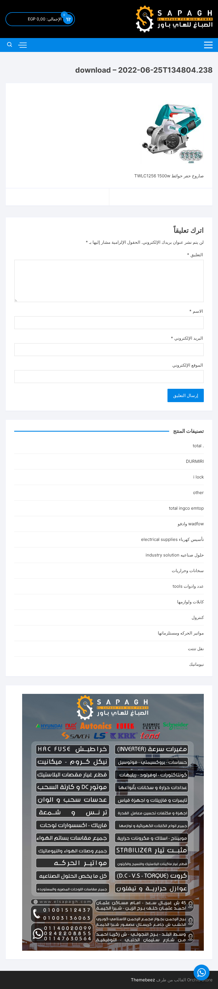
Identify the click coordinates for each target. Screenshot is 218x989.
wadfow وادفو (191, 523)
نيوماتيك (196, 664)
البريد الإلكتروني (187, 338)
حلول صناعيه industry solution (175, 555)
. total (198, 445)
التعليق (195, 254)
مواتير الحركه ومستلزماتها (181, 633)
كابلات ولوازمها (190, 601)
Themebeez (143, 979)
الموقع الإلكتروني (187, 365)
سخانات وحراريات (188, 570)
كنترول (198, 617)
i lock (198, 477)
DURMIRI (195, 461)
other (198, 492)
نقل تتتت (196, 648)
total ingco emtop (186, 508)
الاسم (196, 311)
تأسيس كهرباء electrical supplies (172, 539)
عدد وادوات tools (188, 586)
